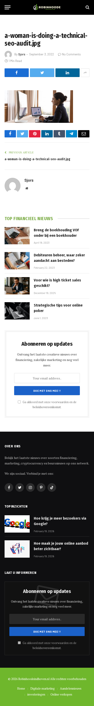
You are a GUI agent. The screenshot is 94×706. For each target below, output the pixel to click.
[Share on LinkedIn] (67, 72)
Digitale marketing (42, 688)
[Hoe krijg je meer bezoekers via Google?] (17, 524)
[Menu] (7, 7)
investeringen (36, 694)
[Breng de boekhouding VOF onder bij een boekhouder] (17, 235)
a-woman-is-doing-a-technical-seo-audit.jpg (37, 159)
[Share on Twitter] (42, 72)
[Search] (87, 7)
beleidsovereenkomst (47, 407)
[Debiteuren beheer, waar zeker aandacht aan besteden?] (17, 260)
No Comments (71, 54)
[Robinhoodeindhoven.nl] (47, 7)
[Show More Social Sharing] (85, 72)
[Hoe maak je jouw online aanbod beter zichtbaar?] (17, 549)
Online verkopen (61, 694)
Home (21, 688)
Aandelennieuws (70, 688)
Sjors (21, 54)
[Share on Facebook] (17, 72)
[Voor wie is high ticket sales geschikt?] (17, 285)
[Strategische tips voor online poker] (17, 311)
